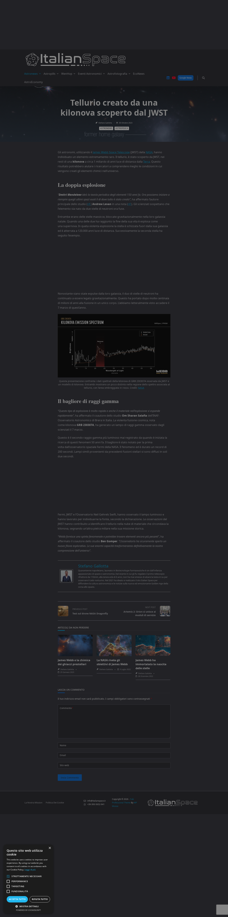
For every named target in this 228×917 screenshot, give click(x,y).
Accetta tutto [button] (17, 899)
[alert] (114, 458)
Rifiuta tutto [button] (40, 899)
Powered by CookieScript (28, 910)
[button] (28, 906)
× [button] (49, 848)
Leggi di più (30, 869)
